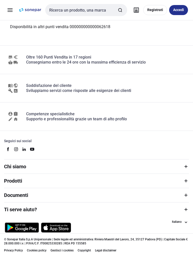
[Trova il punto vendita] (136, 10)
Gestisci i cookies (62, 250)
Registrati (155, 10)
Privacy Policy (13, 250)
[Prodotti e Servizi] (10, 10)
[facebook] (8, 149)
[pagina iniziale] (30, 10)
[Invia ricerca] (120, 10)
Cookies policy (36, 250)
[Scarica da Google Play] (22, 228)
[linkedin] (24, 149)
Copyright (84, 250)
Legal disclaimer (105, 250)
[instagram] (16, 149)
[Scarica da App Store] (56, 228)
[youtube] (32, 149)
